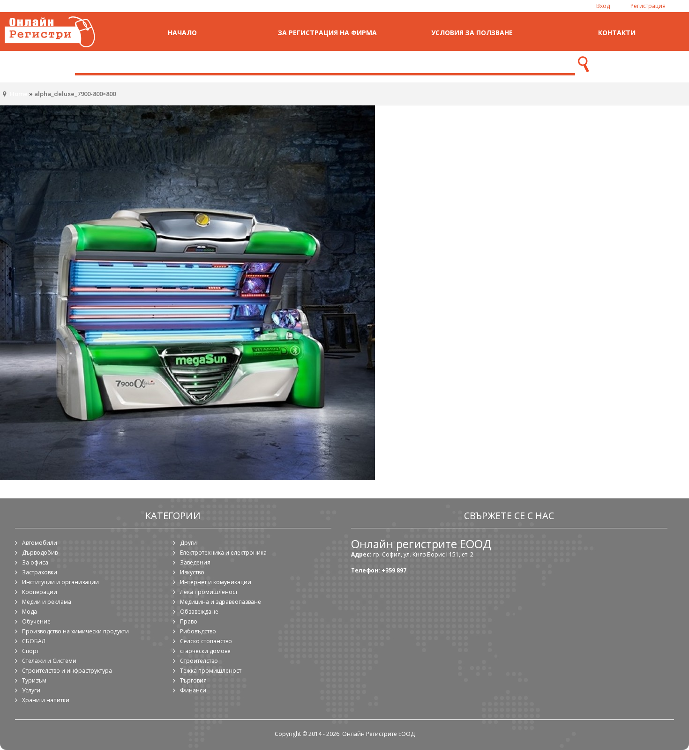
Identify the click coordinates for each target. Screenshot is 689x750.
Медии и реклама (46, 602)
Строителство (199, 661)
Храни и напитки (45, 700)
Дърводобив (40, 553)
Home (19, 93)
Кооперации (39, 592)
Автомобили (39, 543)
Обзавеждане (199, 612)
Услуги (31, 690)
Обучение (36, 621)
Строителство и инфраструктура (67, 671)
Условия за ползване (472, 32)
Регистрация (648, 6)
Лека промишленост (209, 592)
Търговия (193, 680)
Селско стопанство (206, 641)
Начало (182, 32)
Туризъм (34, 680)
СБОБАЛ (33, 641)
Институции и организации (60, 582)
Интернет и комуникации (215, 582)
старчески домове (205, 651)
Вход (603, 6)
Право (188, 621)
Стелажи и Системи (49, 661)
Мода (29, 612)
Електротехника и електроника (223, 553)
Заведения (195, 562)
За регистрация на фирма (327, 32)
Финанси (193, 690)
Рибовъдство (198, 631)
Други (188, 543)
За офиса (35, 562)
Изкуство (192, 572)
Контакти (617, 32)
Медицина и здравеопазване (220, 602)
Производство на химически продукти (75, 631)
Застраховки (39, 572)
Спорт (30, 651)
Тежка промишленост (210, 671)
